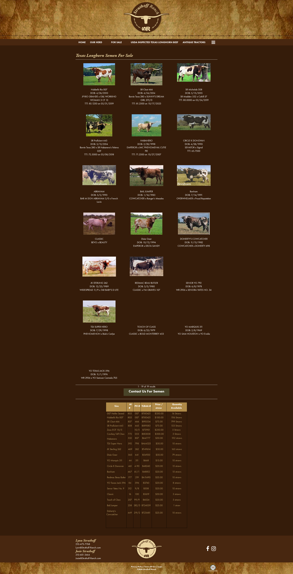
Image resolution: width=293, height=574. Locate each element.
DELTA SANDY (153, 245)
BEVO (94, 242)
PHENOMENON (91, 333)
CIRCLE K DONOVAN (193, 140)
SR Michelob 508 (193, 89)
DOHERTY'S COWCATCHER (194, 238)
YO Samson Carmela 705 (105, 377)
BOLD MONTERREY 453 (152, 333)
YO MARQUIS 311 (194, 326)
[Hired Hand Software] (212, 569)
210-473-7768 (83, 544)
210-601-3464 (83, 554)
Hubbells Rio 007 (99, 89)
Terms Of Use (150, 566)
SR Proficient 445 (99, 140)
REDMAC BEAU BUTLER (146, 282)
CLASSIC (99, 238)
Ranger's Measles (155, 198)
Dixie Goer (146, 238)
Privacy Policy (137, 566)
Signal (200, 147)
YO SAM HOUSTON (188, 333)
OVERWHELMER (185, 198)
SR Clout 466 (146, 89)
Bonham (194, 191)
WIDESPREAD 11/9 (89, 289)
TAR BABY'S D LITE (110, 289)
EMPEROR (132, 147)
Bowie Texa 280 (136, 96)
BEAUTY (103, 242)
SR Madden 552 (188, 96)
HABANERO (146, 140)
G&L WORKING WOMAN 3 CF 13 (103, 98)
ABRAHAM (99, 191)
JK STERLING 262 (99, 282)
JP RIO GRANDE (90, 96)
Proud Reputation (203, 198)
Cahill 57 (203, 96)
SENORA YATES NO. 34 (200, 289)
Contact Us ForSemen (146, 391)
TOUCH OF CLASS (146, 326)
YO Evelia (205, 333)
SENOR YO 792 (194, 282)
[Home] (146, 548)
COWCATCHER (137, 198)
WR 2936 (180, 289)
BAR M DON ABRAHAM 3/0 (94, 198)
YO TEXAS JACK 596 (99, 370)
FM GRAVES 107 (152, 289)
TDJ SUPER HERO (99, 326)
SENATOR (190, 147)
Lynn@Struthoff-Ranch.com (88, 547)
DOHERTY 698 (202, 245)
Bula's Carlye (109, 333)
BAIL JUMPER (146, 191)
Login (160, 566)
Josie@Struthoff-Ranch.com (88, 558)
